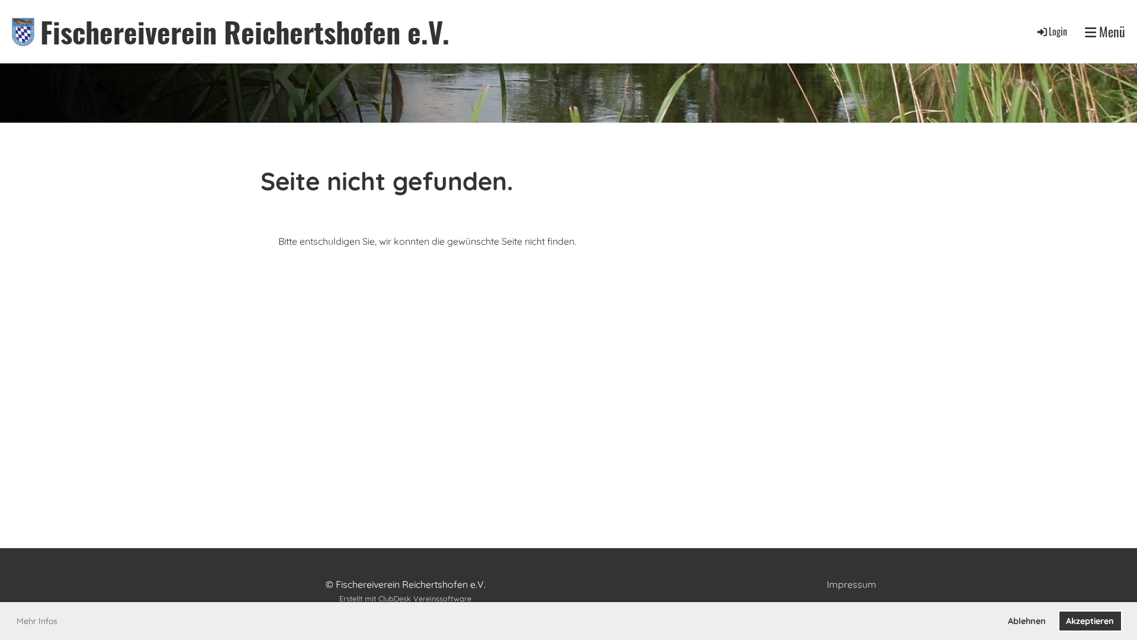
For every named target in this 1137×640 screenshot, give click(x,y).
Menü (1110, 32)
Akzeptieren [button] (1090, 621)
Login (1058, 31)
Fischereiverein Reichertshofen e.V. (244, 32)
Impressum (851, 584)
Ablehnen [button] (1027, 621)
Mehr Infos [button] (37, 621)
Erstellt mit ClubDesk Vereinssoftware (405, 598)
